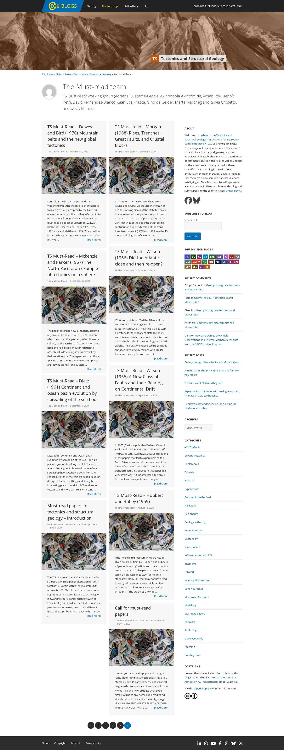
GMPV (196, 261)
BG (193, 256)
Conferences (192, 464)
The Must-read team (57, 151)
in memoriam (192, 547)
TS (207, 266)
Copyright (60, 743)
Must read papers (195, 613)
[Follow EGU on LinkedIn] (199, 743)
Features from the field (198, 497)
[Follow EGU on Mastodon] (226, 743)
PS (230, 261)
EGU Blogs (47, 74)
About (45, 743)
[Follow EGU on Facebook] (220, 743)
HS (204, 261)
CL (199, 256)
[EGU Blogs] (63, 11)
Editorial (189, 480)
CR (205, 256)
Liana (188, 335)
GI (237, 256)
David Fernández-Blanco (59, 524)
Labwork (190, 572)
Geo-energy (191, 514)
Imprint (75, 743)
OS (224, 261)
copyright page (202, 688)
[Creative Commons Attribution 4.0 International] (188, 698)
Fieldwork (190, 505)
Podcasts (190, 622)
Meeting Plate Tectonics (198, 580)
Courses (189, 472)
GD (231, 256)
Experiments (192, 489)
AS (187, 256)
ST (201, 266)
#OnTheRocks (193, 447)
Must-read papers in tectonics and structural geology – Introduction (70, 512)
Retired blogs (131, 6)
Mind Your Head (194, 588)
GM (188, 261)
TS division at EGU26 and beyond (203, 383)
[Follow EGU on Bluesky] (233, 743)
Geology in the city (195, 522)
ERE (212, 256)
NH (211, 261)
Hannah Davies (233, 190)
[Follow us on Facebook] (188, 200)
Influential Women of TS (198, 555)
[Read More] (94, 240)
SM (236, 261)
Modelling (190, 605)
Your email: (191, 220)
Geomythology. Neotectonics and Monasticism (211, 362)
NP (217, 261)
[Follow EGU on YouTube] (213, 743)
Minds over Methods (196, 597)
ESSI (219, 256)
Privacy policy (93, 743)
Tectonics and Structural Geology (92, 74)
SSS (195, 266)
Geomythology (193, 530)
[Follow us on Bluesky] (196, 200)
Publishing (190, 630)
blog (205, 135)
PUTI (187, 297)
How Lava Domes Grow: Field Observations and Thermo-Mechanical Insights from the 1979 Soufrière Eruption (211, 340)
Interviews (190, 563)
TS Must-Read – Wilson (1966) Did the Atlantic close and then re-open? (138, 258)
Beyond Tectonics (195, 455)
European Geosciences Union (225, 6)
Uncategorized (193, 655)
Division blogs (110, 6)
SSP (188, 266)
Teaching (190, 647)
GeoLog (91, 6)
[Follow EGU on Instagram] (206, 743)
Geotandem (191, 538)
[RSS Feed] (240, 743)
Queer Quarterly (194, 638)
